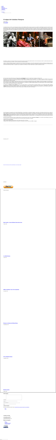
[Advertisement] (28, 54)
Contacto (6, 422)
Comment (4, 399)
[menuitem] (29, 6)
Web (4, 404)
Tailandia (7, 22)
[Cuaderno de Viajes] (28, 2)
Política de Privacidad (8, 423)
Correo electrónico (6, 402)
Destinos (3, 7)
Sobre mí (3, 9)
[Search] (4, 439)
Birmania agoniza (6, 389)
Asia (4, 22)
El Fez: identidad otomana (7, 356)
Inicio (3, 6)
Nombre (4, 401)
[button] (8, 254)
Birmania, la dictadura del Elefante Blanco (10, 323)
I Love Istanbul (4, 8)
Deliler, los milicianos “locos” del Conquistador (11, 289)
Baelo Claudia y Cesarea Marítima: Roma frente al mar (12, 222)
